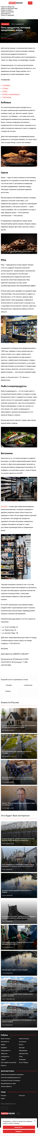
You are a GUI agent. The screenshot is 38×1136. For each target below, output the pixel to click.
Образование (23, 1050)
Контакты (22, 1095)
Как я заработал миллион (8, 1062)
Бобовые (6, 85)
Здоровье (4, 1047)
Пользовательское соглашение (10, 1080)
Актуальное (22, 1041)
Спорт (21, 1056)
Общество (4, 1053)
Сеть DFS (4, 506)
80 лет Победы (23, 1062)
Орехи (5, 88)
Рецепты (3, 1065)
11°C (30, 3)
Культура (22, 1047)
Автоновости (5, 13)
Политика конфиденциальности (11, 1077)
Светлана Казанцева (6, 38)
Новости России (24, 1038)
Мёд (4, 91)
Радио (3, 1098)
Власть (21, 1044)
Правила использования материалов (12, 1074)
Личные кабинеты (6, 1086)
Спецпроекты (5, 1056)
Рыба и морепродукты (11, 94)
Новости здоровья (7, 15)
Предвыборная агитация (8, 1083)
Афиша (3, 1044)
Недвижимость (5, 1050)
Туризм (3, 1059)
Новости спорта (6, 10)
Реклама (3, 1095)
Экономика (22, 1059)
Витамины (6, 97)
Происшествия (23, 1053)
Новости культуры (7, 12)
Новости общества (7, 7)
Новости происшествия (9, 8)
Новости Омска (5, 1038)
